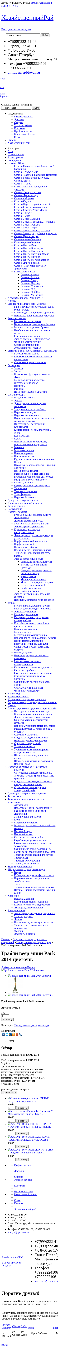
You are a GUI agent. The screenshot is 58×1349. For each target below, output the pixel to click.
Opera (31, 1327)
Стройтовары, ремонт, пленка (30, 840)
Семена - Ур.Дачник (32, 295)
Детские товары (16, 394)
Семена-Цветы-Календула (28, 248)
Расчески (19, 388)
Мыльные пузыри (24, 450)
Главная (12, 140)
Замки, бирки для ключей (28, 816)
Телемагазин (15, 796)
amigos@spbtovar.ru (24, 72)
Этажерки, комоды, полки (28, 907)
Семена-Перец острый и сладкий (32, 204)
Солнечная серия (30, 591)
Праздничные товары (26, 470)
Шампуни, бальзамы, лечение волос (34, 599)
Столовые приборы (25, 670)
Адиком (12, 300)
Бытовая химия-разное (26, 353)
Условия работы (23, 125)
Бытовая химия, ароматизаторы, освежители (32, 350)
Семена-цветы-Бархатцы (27, 239)
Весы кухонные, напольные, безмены (34, 324)
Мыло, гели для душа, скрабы (37, 582)
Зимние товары (16, 506)
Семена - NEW (16, 163)
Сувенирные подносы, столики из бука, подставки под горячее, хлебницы (33, 676)
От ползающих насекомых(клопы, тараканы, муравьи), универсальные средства (34, 775)
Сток (10, 151)
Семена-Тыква (22, 215)
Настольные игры (24, 456)
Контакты (19, 128)
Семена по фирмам (24, 271)
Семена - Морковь (24, 198)
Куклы (17, 438)
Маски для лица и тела (33, 579)
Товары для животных (20, 866)
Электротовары (16, 910)
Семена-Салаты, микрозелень (30, 207)
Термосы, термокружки (27, 860)
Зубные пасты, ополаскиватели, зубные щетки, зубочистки (31, 525)
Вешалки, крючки (24, 898)
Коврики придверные (26, 822)
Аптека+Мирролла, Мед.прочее (25, 298)
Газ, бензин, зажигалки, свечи (30, 810)
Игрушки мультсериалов (27, 415)
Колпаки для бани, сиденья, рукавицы (35, 312)
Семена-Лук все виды (26, 195)
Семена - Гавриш (30, 277)
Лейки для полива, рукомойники (32, 717)
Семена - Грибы (23, 183)
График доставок (23, 116)
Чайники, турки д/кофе (26, 690)
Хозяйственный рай (19, 142)
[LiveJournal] (20, 1034)
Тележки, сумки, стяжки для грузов (33, 854)
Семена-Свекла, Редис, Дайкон (31, 210)
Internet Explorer (6, 1326)
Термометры (21, 857)
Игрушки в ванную (25, 412)
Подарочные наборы (25, 547)
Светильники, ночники (27, 336)
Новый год (14, 693)
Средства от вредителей (27, 743)
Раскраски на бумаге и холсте (30, 479)
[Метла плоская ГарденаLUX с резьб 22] (30, 1111)
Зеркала (18, 368)
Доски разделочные (25, 611)
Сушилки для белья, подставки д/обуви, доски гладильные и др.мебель (34, 850)
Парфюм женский (24, 544)
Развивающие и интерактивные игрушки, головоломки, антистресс (33, 475)
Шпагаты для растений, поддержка (33, 761)
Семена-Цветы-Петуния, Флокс (31, 254)
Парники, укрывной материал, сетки (34, 725)
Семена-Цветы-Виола (26, 245)
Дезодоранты (21, 517)
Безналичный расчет (25, 134)
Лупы (17, 377)
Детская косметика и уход (28, 520)
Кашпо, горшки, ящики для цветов (33, 714)
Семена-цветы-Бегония (27, 242)
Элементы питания (24, 933)
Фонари (18, 931)
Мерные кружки (23, 632)
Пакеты (12, 705)
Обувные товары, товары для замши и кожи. (32, 702)
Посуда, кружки (23, 652)
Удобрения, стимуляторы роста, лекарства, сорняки (31, 751)
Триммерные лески (24, 746)
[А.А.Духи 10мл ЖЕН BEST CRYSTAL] (30, 1124)
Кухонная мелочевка (25, 629)
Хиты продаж (15, 157)
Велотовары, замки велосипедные (33, 807)
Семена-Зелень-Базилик (27, 218)
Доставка (19, 119)
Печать (31, 967)
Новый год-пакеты (18, 696)
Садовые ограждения (26, 734)
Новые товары (16, 154)
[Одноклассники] (13, 1034)
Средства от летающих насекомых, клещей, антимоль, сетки (33, 783)
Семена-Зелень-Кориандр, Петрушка (34, 221)
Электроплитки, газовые (27, 347)
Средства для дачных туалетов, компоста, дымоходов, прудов (31, 739)
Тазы (17, 884)
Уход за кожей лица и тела (28, 558)
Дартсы (18, 400)
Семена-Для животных (26, 262)
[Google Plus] (17, 1034)
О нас (17, 137)
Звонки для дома (23, 916)
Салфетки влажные (31, 588)
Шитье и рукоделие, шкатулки (31, 391)
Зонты (17, 371)
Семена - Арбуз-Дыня (26, 171)
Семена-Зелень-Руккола (27, 224)
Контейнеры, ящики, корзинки (31, 901)
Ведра (17, 872)
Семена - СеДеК (30, 289)
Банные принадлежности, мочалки (27, 303)
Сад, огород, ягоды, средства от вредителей (32, 708)
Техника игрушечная (25, 491)
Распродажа (14, 160)
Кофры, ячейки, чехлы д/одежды (32, 904)
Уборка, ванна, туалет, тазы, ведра (26, 869)
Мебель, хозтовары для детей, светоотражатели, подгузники (30, 443)
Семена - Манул (29, 280)
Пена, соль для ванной (33, 585)
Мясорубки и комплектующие (30, 635)
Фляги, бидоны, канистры (28, 687)
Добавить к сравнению (14, 967)
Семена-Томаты (23, 213)
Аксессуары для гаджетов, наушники (34, 913)
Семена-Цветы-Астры (26, 236)
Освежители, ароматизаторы (30, 362)
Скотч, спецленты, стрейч (28, 837)
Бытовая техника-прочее (27, 321)
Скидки (18, 122)
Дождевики (20, 813)
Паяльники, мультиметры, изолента (33, 922)
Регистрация (45, 2)
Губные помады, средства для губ (32, 514)
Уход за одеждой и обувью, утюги (32, 339)
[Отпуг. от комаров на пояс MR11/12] (28, 1098)
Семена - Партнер (30, 283)
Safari (24, 1326)
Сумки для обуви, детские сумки (32, 485)
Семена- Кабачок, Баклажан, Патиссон (35, 174)
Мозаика (19, 447)
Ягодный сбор (22, 764)
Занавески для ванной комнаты (25, 503)
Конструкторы (22, 435)
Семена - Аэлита (30, 274)
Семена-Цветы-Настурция (28, 251)
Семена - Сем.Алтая (32, 286)
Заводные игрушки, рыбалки (30, 409)
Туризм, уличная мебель (27, 863)
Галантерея (14, 365)
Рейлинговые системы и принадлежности (27, 663)
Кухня (11, 602)
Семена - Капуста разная (27, 192)
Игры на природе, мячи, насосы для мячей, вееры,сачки (34, 419)
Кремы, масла (28, 576)
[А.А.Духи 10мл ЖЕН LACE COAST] (29, 1136)
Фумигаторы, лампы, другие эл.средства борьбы (30, 789)
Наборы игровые (23, 453)
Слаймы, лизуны (23, 482)
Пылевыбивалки (23, 834)
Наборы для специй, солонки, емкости (35, 637)
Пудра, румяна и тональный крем (32, 550)
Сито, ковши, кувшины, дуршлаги (33, 667)
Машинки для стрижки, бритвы (31, 327)
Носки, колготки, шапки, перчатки (27, 699)
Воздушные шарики (25, 397)
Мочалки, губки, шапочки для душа (34, 315)
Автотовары (21, 805)
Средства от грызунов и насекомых (27, 766)
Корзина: (9, 5)
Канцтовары (21, 426)
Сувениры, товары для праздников (27, 793)
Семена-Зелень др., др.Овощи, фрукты (35, 233)
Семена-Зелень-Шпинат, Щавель (32, 230)
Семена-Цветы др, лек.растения (31, 259)
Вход (34, 2)
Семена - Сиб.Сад (30, 292)
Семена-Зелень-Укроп (26, 227)
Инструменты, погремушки (29, 424)
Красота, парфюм (17, 511)
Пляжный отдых (23, 831)
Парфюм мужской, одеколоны (30, 541)
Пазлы (17, 462)
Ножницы (19, 385)
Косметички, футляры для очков (32, 374)
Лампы (18, 919)
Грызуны (19, 769)
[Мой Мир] (10, 1034)
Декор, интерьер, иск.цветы (23, 500)
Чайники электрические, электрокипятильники (27, 343)
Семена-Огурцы (23, 201)
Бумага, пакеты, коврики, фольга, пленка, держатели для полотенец (32, 607)
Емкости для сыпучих (26, 614)
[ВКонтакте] (3, 1034)
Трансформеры (22, 494)
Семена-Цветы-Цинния (27, 256)
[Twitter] (7, 1034)
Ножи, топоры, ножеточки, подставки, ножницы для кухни (31, 642)
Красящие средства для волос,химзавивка (27, 531)
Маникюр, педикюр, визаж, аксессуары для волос (29, 381)
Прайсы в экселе (23, 131)
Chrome (16, 1326)
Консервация (15, 509)
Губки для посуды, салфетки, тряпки (34, 875)
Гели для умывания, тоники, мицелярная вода (36, 572)
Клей (17, 819)
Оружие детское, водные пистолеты (34, 459)
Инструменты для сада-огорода (31, 711)
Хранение (13, 895)
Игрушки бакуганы (25, 497)
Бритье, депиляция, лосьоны (36, 561)
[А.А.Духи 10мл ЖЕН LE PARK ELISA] (30, 1149)
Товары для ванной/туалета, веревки (34, 887)
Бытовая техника (17, 318)
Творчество (20, 488)
